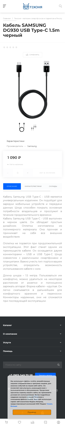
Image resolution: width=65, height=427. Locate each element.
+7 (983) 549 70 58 (21, 375)
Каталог (7, 325)
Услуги (7, 342)
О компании (10, 334)
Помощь (7, 351)
